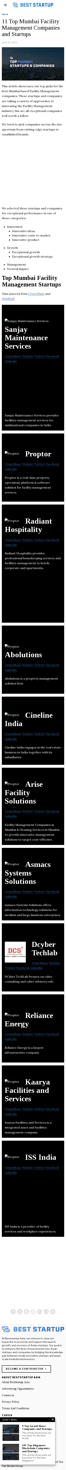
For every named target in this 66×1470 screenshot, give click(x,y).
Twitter (39, 356)
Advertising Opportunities (18, 1388)
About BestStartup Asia (16, 1382)
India (5, 14)
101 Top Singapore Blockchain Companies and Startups (36, 1448)
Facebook (52, 356)
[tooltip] (13, 1311)
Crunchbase (36, 294)
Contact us (8, 1395)
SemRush (8, 298)
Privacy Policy (10, 1401)
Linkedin (11, 361)
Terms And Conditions (15, 1408)
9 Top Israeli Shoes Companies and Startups (37, 1428)
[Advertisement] (33, 173)
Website (27, 356)
